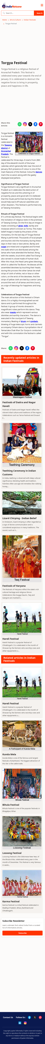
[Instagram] (25, 1023)
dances (39, 172)
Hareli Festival (10, 638)
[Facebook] (29, 1017)
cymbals (34, 321)
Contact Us (8, 1017)
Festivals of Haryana (14, 585)
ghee (20, 225)
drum (23, 321)
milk (26, 225)
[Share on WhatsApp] (20, 124)
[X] (35, 1017)
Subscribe (22, 933)
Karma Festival (11, 901)
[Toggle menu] (42, 5)
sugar (3, 246)
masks (13, 312)
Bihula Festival (10, 804)
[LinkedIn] (20, 1023)
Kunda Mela (9, 754)
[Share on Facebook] (36, 124)
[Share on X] (30, 124)
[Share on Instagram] (25, 124)
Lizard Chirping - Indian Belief (19, 518)
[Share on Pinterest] (41, 124)
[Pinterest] (40, 1017)
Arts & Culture (15, 20)
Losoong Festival (11, 853)
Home (4, 20)
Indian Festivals (30, 20)
